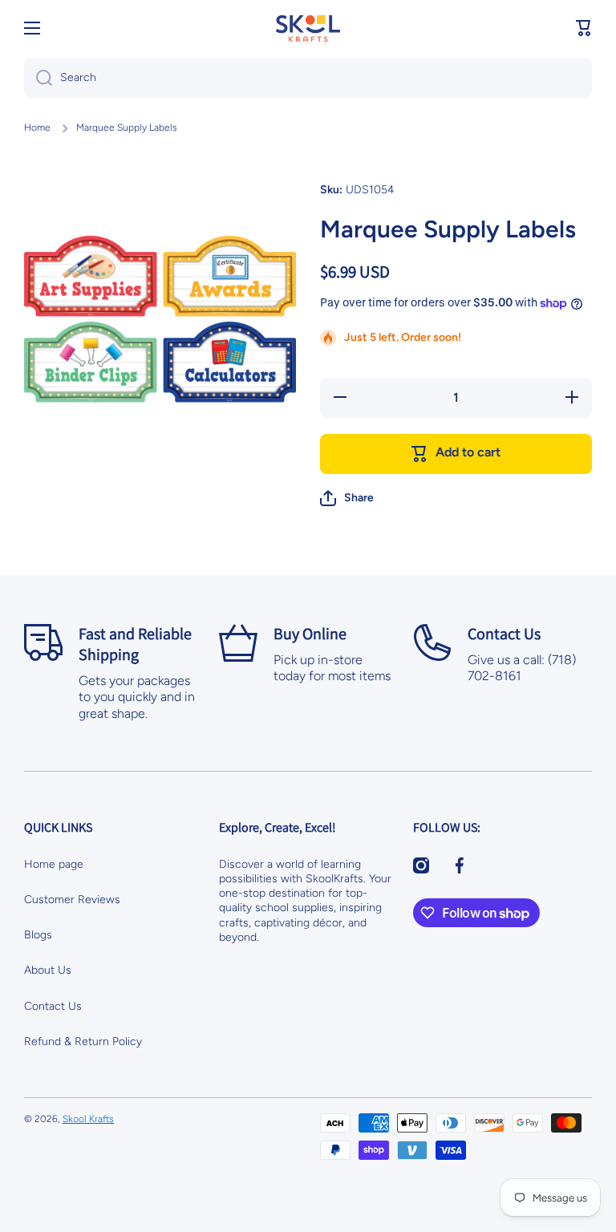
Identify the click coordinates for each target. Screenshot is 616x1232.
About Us (47, 970)
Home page (53, 864)
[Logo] (308, 28)
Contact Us (53, 1006)
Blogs (38, 935)
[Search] (38, 78)
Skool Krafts (88, 1119)
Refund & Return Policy (83, 1041)
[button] (584, 28)
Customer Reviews (72, 899)
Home (37, 127)
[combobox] (308, 78)
